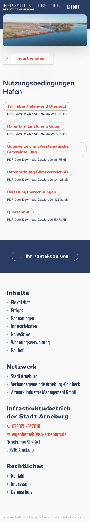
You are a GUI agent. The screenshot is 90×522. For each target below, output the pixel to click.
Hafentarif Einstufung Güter (33, 126)
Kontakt (18, 476)
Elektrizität (20, 303)
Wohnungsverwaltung (30, 343)
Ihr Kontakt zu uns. (48, 256)
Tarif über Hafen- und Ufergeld (36, 106)
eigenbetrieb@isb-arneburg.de (39, 434)
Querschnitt (18, 212)
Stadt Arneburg (24, 376)
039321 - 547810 (26, 426)
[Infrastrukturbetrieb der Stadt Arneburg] (31, 7)
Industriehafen (30, 58)
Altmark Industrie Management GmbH (43, 392)
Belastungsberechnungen (31, 192)
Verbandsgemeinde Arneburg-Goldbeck (45, 384)
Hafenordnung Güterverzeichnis (37, 172)
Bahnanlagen (22, 319)
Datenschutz (21, 492)
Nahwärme (20, 335)
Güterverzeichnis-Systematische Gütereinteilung (38, 149)
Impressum (21, 484)
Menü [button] (73, 7)
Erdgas (17, 311)
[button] (85, 9)
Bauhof (17, 351)
